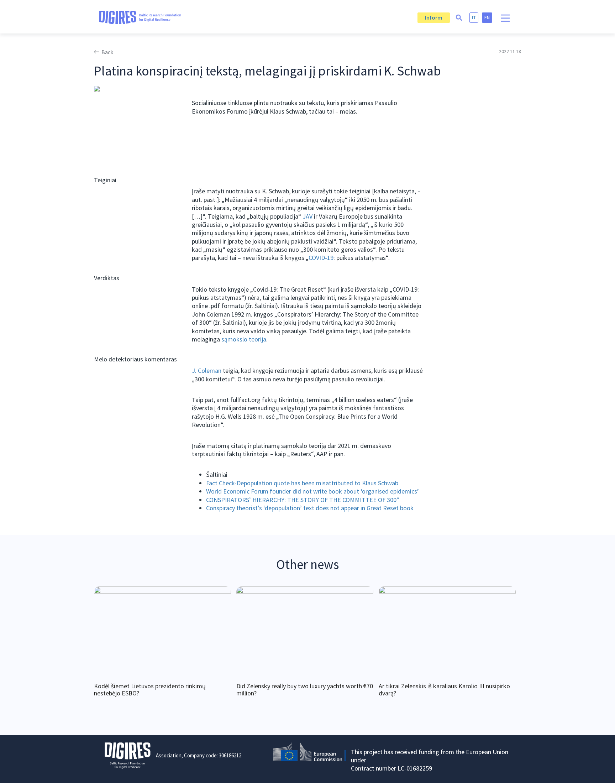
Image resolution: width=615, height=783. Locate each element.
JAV (307, 216)
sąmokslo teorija (243, 339)
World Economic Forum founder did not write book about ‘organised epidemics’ (312, 491)
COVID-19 (321, 258)
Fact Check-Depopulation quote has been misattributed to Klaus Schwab (302, 483)
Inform (433, 17)
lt (474, 17)
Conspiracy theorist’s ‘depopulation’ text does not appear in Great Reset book (310, 508)
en (487, 17)
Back (107, 52)
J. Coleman (206, 370)
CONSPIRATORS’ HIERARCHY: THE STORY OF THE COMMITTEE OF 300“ (302, 500)
